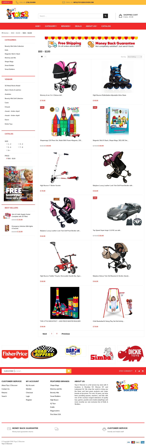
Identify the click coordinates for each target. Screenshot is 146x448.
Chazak (7, 107)
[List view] (45, 56)
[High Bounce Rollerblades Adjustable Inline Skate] (118, 77)
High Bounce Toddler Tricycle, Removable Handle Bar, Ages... (61, 276)
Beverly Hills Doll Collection (14, 98)
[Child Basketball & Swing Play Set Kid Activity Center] (117, 303)
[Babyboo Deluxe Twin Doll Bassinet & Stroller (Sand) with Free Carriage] (118, 258)
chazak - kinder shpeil (12, 111)
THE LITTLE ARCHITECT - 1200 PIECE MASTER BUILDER (60, 321)
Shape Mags (9, 61)
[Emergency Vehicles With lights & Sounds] (7, 228)
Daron (7, 120)
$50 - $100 (11, 158)
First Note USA (55, 414)
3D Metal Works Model (12, 86)
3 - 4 (21, 144)
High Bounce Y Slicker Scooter (50, 185)
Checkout (29, 392)
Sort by (123, 57)
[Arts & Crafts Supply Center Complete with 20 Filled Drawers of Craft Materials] (7, 216)
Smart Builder (9, 65)
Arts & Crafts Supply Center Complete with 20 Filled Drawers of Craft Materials (21, 216)
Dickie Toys (8, 124)
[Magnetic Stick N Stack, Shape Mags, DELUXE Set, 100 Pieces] (117, 122)
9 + (9, 150)
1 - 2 (9, 144)
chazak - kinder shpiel (12, 115)
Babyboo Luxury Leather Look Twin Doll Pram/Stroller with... (113, 185)
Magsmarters (55, 411)
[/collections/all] (15, 354)
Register (29, 400)
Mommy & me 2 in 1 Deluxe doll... (51, 95)
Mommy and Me (10, 58)
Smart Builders (10, 69)
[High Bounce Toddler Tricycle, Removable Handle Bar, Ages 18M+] (65, 258)
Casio (7, 102)
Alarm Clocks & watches (13, 90)
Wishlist (28, 389)
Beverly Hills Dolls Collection (14, 46)
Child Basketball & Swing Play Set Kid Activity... (108, 321)
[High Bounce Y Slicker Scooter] (65, 167)
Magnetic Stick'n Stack (12, 54)
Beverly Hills (54, 392)
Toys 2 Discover (7, 443)
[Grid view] (41, 56)
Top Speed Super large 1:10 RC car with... (107, 230)
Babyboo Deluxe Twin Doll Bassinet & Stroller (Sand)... (111, 276)
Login (28, 396)
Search (4, 396)
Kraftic (52, 407)
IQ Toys (53, 403)
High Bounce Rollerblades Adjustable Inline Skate (109, 95)
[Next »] (65, 333)
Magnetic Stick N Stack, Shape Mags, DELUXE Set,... (111, 140)
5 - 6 (9, 147)
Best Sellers (11, 208)
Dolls (6, 50)
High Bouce (54, 400)
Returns (4, 392)
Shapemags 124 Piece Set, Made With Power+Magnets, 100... (61, 140)
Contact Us (6, 389)
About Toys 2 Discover (9, 385)
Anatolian (8, 94)
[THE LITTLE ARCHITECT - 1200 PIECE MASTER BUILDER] (64, 303)
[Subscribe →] (68, 371)
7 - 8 (21, 147)
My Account (30, 385)
